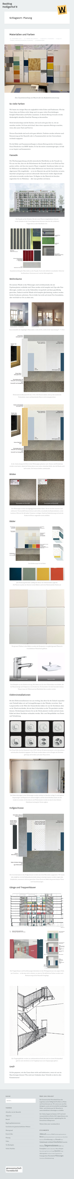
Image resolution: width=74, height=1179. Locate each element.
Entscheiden (42, 1139)
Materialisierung (21, 40)
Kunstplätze (43, 1148)
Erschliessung (48, 1139)
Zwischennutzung (49, 1158)
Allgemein (8, 1116)
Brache (53, 1137)
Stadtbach (50, 1153)
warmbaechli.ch (55, 1124)
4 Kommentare (39, 40)
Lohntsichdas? (52, 1148)
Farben (12, 40)
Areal (53, 1134)
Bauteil (8, 1119)
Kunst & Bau (9, 1134)
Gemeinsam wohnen (46, 1142)
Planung (51, 38)
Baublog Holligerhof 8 (10, 5)
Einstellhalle (65, 1137)
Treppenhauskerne (58, 1153)
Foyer (62, 1139)
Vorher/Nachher (10, 1148)
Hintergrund (9, 1130)
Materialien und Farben (22, 34)
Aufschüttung (57, 1134)
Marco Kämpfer (59, 1148)
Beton (41, 1137)
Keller (60, 1146)
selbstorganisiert (43, 1153)
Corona (55, 1137)
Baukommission (63, 1134)
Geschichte (58, 1142)
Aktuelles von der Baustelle (13, 1112)
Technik (53, 1153)
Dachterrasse (60, 1137)
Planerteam (48, 1151)
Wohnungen (59, 1156)
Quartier (57, 1151)
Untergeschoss (44, 1156)
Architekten (48, 1134)
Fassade (58, 1139)
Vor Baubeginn (10, 1145)
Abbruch (43, 1134)
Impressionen (51, 1145)
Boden (45, 1137)
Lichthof (48, 1148)
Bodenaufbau (48, 1137)
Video (7, 1141)
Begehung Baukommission (13, 1123)
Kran (63, 1146)
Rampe (62, 1151)
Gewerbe (64, 1142)
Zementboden (42, 1158)
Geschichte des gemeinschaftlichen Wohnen (18, 1126)
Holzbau (42, 1146)
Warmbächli (51, 1156)
